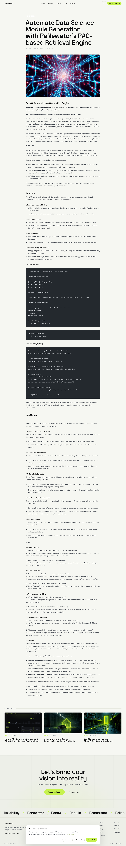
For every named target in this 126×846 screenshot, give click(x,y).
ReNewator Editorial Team (34, 49)
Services (51, 3)
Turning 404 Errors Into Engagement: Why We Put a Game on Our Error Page (22, 740)
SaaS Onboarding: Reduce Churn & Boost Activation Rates (98, 740)
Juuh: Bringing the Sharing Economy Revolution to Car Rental (59, 740)
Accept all (91, 840)
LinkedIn (117, 829)
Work (43, 3)
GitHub (117, 825)
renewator (10, 3)
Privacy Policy (70, 834)
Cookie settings (115, 843)
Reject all (79, 840)
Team (65, 3)
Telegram (117, 832)
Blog (59, 3)
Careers (73, 3)
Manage (67, 840)
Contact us (73, 792)
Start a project (114, 3)
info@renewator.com (12, 833)
